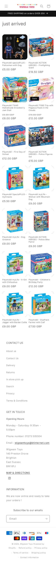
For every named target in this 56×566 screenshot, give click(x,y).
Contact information (29, 557)
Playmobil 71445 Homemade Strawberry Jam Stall (13, 107)
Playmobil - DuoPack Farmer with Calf (39, 321)
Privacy (10, 393)
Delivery (10, 365)
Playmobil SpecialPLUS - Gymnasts (14, 195)
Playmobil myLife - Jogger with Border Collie (14, 321)
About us (11, 351)
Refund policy (25, 548)
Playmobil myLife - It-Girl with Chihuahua (14, 280)
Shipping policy (38, 553)
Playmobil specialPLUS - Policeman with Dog (14, 64)
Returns (10, 372)
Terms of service (20, 553)
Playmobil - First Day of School (13, 153)
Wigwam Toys (26, 544)
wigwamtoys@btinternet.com (32, 442)
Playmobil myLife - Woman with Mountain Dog (39, 196)
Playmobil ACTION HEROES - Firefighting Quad (39, 65)
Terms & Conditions (17, 400)
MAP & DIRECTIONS (18, 472)
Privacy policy (41, 548)
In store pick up (15, 379)
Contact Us (12, 358)
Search (10, 386)
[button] (6, 6)
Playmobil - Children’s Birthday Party (39, 280)
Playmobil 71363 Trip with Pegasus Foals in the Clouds (41, 107)
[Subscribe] (46, 518)
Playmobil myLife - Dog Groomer (13, 238)
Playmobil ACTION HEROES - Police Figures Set (41, 154)
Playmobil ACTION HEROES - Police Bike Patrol (39, 239)
